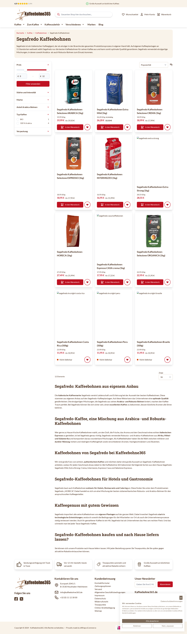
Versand (98, 589)
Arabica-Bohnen (157, 491)
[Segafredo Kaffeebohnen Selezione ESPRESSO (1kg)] (73, 153)
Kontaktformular (102, 583)
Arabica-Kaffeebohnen (144, 435)
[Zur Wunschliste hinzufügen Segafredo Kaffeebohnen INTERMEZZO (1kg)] (127, 205)
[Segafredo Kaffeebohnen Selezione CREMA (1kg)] (153, 89)
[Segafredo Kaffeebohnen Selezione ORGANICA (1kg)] (153, 231)
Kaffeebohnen (41, 33)
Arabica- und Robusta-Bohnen (130, 401)
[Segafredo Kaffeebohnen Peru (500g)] (120, 315)
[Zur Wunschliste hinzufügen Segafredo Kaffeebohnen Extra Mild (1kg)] (127, 127)
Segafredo (86, 395)
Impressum (99, 595)
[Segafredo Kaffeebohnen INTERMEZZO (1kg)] (113, 153)
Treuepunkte (100, 604)
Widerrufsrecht (101, 601)
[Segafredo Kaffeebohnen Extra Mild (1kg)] (113, 89)
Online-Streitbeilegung (105, 607)
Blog (101, 24)
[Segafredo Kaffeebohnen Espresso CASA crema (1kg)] (120, 237)
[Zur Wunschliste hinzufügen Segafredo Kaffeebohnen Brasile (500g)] (167, 360)
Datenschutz (100, 598)
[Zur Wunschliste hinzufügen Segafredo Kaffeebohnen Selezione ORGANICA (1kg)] (167, 282)
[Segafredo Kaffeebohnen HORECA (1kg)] (73, 231)
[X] (21, 599)
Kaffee (17, 24)
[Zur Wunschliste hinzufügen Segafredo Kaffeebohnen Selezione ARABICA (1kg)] (87, 127)
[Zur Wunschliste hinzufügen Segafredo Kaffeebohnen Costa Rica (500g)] (87, 360)
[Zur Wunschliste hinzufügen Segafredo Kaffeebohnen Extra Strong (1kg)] (167, 205)
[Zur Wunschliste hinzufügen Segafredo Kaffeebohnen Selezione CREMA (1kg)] (167, 127)
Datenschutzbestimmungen (172, 601)
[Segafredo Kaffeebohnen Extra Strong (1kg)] (160, 160)
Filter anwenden (33, 84)
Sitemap (98, 611)
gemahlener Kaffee (93, 520)
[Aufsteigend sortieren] (171, 64)
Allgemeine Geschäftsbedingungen (110, 592)
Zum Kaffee (33, 24)
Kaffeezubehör (52, 24)
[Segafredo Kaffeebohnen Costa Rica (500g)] (80, 315)
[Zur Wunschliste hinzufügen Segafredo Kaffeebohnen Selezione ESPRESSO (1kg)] (87, 205)
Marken (91, 24)
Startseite (20, 33)
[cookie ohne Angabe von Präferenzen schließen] (181, 598)
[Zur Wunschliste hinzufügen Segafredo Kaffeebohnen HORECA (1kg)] (87, 282)
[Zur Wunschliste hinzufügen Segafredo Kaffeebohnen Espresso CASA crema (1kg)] (127, 282)
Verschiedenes (73, 24)
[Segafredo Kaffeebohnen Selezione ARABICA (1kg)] (73, 89)
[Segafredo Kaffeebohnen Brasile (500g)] (160, 315)
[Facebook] (16, 599)
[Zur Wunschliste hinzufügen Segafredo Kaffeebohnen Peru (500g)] (127, 360)
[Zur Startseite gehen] (32, 14)
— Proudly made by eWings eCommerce (80, 628)
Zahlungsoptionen (103, 586)
